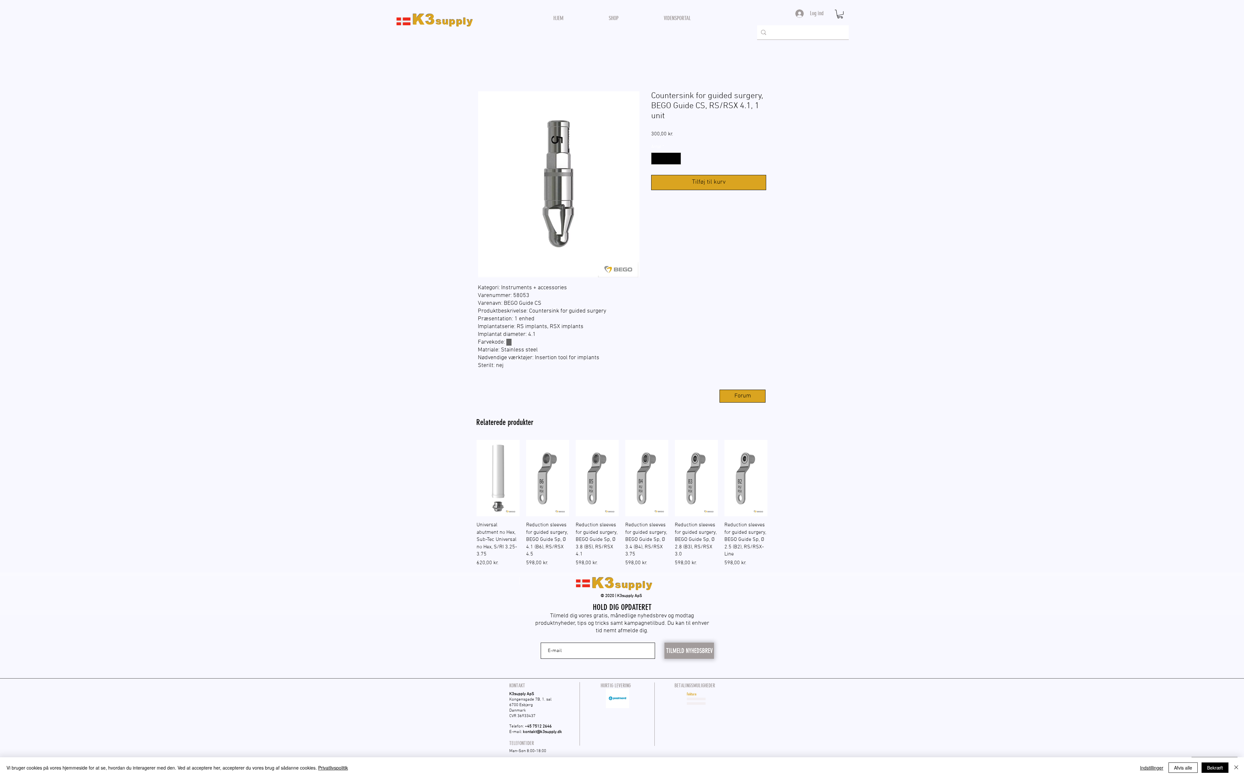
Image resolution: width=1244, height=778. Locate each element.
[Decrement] (656, 158)
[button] (840, 14)
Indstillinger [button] (1151, 767)
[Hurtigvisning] (498, 478)
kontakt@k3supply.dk (542, 732)
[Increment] (676, 158)
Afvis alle (1183, 767)
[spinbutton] (666, 158)
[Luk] (1236, 767)
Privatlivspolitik (333, 767)
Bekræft (1215, 767)
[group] (622, 503)
